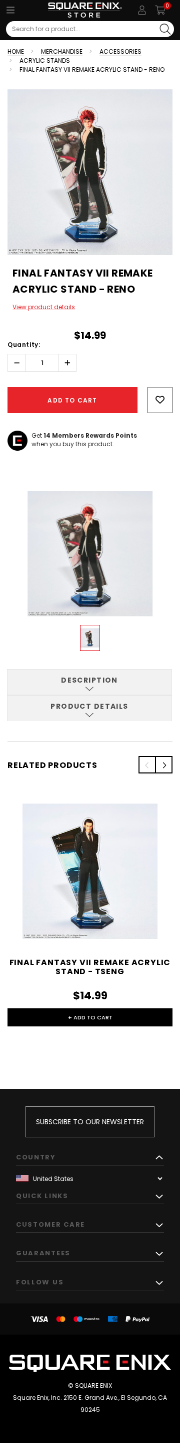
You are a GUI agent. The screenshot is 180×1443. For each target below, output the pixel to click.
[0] (160, 10)
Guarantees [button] (43, 1253)
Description (89, 680)
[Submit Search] (165, 29)
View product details (43, 307)
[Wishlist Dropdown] (160, 400)
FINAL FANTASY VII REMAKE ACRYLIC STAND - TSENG (90, 967)
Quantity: (24, 344)
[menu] (10, 10)
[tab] (89, 682)
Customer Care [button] (50, 1224)
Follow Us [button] (40, 1282)
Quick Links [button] (42, 1196)
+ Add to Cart (90, 1017)
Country (36, 1157)
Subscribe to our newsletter (90, 1122)
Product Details (89, 706)
